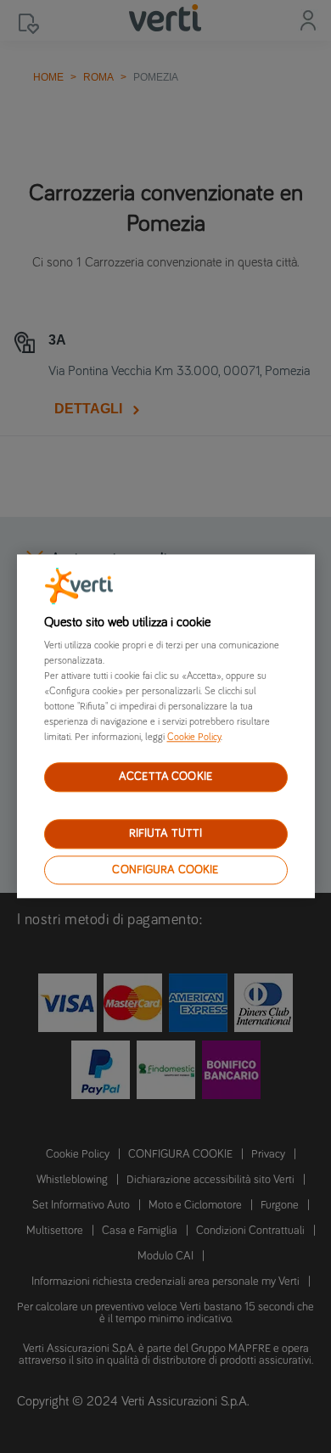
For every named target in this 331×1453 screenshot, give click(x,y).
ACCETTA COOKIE (165, 777)
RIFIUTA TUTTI (166, 833)
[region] (166, 726)
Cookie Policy (194, 737)
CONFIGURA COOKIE (165, 870)
